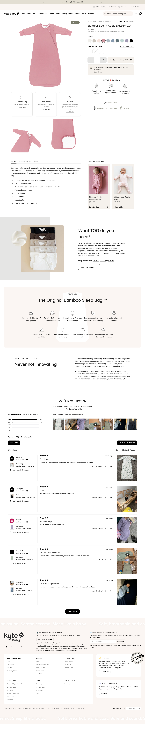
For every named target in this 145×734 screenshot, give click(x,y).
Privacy (56, 708)
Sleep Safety (69, 661)
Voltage (41, 708)
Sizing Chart (68, 664)
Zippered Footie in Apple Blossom (96, 198)
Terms (75, 650)
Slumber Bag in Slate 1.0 (24, 590)
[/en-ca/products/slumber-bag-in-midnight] (131, 41)
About (38, 680)
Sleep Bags (43, 14)
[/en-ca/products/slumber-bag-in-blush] (99, 41)
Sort (118, 450)
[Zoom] (77, 86)
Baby (52, 14)
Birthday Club (11, 687)
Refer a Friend (40, 668)
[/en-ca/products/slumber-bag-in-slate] (113, 41)
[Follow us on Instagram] (11, 646)
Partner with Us (71, 680)
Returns (126, 108)
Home (77, 14)
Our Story (39, 684)
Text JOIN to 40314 (45, 639)
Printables (10, 700)
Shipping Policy (12, 671)
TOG (36, 161)
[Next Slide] (135, 424)
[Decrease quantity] (91, 60)
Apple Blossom (25, 161)
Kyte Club (10, 690)
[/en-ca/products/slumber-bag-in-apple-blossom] (103, 41)
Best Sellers (26, 14)
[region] (95, 424)
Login (37, 661)
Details (13, 161)
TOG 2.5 (111, 261)
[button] (126, 21)
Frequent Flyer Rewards (14, 684)
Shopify (34, 708)
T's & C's (50, 708)
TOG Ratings (130, 47)
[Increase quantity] (103, 60)
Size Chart (123, 47)
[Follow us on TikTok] (21, 646)
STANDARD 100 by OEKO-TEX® (107, 108)
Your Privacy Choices (43, 664)
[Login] (136, 14)
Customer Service (14, 658)
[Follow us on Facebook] (6, 646)
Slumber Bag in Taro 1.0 (24, 528)
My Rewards (40, 671)
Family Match (67, 14)
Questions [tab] (26, 437)
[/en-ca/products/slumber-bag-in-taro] (127, 41)
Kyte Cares (39, 690)
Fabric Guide (69, 668)
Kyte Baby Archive (13, 693)
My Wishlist (39, 674)
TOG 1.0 (103, 261)
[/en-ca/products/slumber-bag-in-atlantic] (117, 41)
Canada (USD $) (132, 708)
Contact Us (10, 664)
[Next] (101, 2)
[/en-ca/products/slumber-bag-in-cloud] (90, 41)
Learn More (98, 72)
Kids (58, 14)
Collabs (91, 14)
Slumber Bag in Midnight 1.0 (25, 497)
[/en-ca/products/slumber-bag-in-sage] (122, 41)
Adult (84, 14)
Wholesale (68, 684)
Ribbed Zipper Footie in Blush (123, 198)
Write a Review (129, 443)
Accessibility (80, 708)
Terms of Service (136, 645)
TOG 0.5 (96, 261)
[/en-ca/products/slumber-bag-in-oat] (94, 41)
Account (39, 658)
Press (37, 693)
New (34, 14)
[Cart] (140, 14)
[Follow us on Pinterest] (16, 646)
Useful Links (70, 658)
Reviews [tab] (13, 437)
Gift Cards (10, 696)
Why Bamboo (40, 687)
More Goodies (12, 680)
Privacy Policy (69, 650)
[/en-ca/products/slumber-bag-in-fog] (108, 41)
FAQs (8, 661)
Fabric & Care (112, 103)
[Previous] (43, 2)
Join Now (104, 693)
